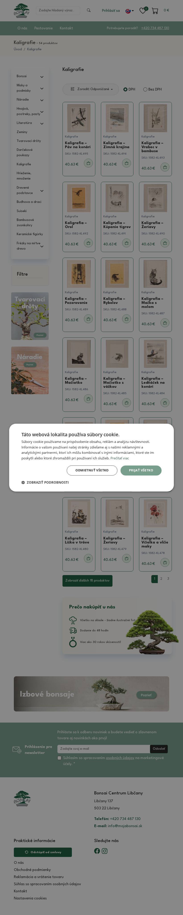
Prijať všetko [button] (141, 470)
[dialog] (91, 457)
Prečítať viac (119, 458)
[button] (45, 482)
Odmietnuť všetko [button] (91, 470)
